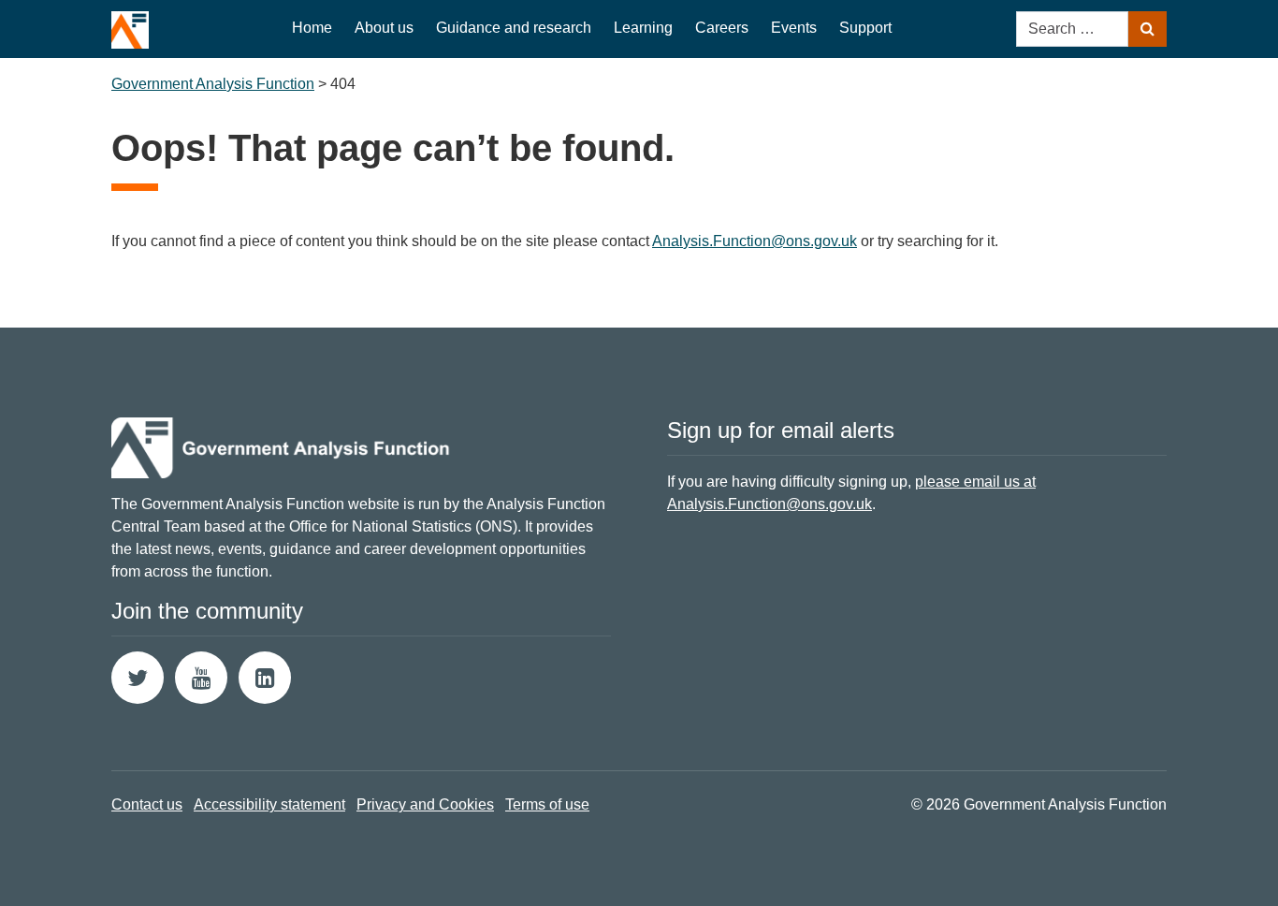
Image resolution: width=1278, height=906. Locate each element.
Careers (721, 28)
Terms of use (547, 804)
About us (384, 28)
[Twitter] (137, 677)
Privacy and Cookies (425, 804)
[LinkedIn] (265, 677)
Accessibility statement (269, 804)
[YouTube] (201, 677)
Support (865, 28)
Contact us (146, 804)
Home (312, 28)
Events (794, 28)
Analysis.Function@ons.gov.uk (754, 241)
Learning (643, 28)
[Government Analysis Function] (130, 24)
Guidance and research (513, 28)
